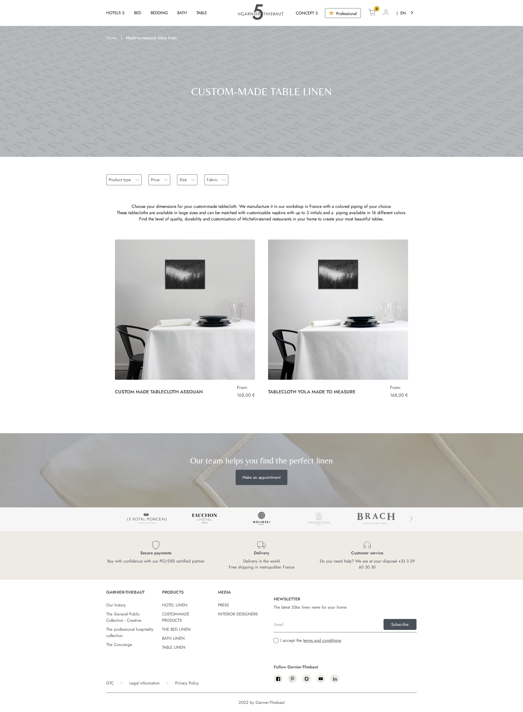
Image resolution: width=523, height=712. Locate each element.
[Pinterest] (292, 678)
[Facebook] (278, 678)
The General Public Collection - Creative (123, 617)
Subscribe (400, 624)
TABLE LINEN (174, 647)
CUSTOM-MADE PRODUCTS (175, 617)
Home (111, 38)
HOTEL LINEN (174, 605)
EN (403, 13)
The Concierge (119, 645)
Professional (346, 14)
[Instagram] (306, 678)
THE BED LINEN (176, 629)
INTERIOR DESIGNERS (238, 614)
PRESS (223, 605)
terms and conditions (322, 640)
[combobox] (407, 13)
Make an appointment (261, 477)
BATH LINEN (173, 638)
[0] (371, 13)
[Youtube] (320, 678)
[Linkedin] (334, 678)
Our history (116, 605)
